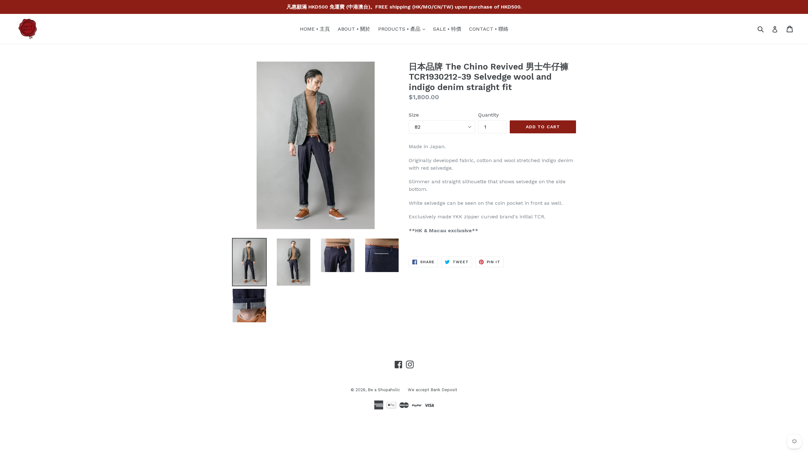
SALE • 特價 (447, 29)
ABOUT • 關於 (354, 29)
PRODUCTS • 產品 (403, 29)
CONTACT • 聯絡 (488, 29)
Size (414, 115)
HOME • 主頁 (315, 29)
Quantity (488, 115)
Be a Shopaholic (384, 389)
